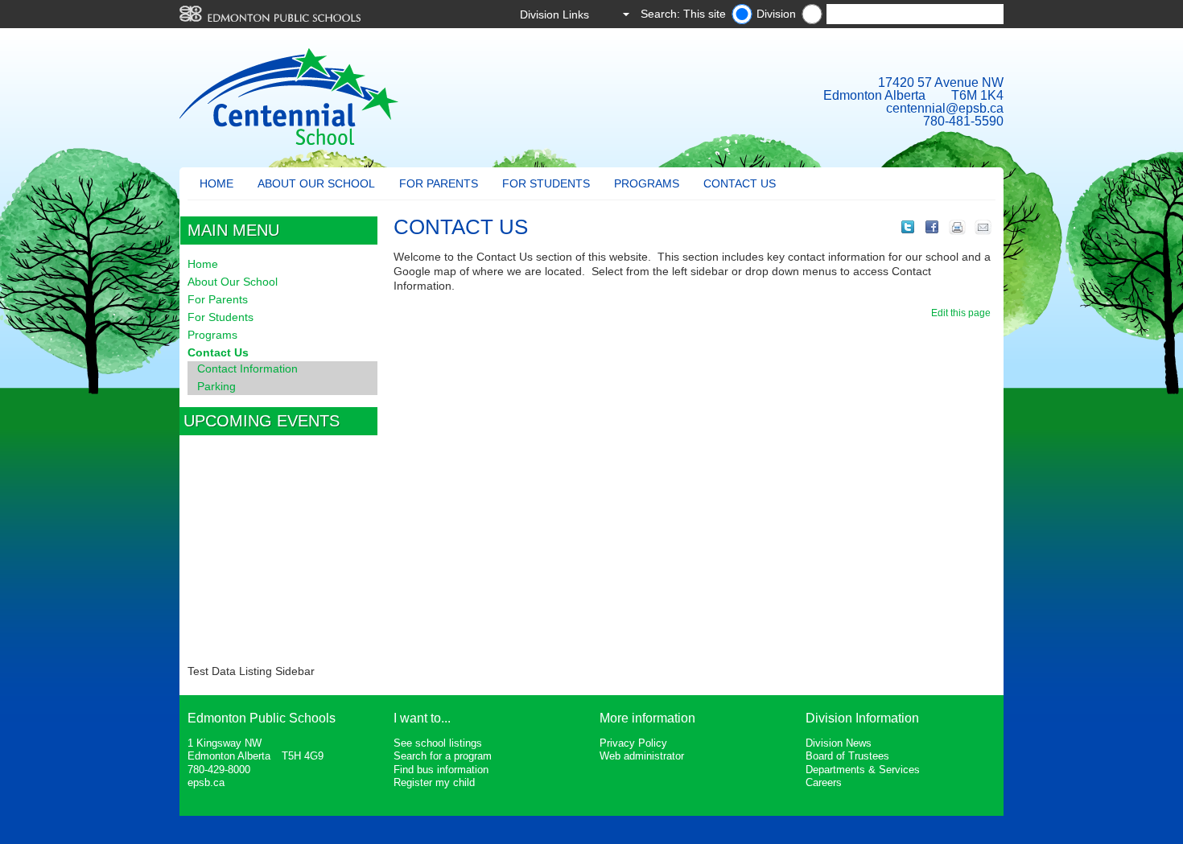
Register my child (434, 782)
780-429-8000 (219, 770)
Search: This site (683, 13)
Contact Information (247, 368)
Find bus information (441, 770)
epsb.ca (206, 782)
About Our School (316, 183)
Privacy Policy (633, 743)
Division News (839, 743)
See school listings (438, 743)
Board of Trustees (847, 756)
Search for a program (443, 756)
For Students (546, 183)
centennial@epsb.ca (945, 108)
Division (776, 13)
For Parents (438, 183)
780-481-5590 (963, 121)
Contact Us (739, 183)
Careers (824, 782)
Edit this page (963, 313)
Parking (216, 386)
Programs (646, 183)
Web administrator (642, 756)
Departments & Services (863, 770)
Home (216, 183)
